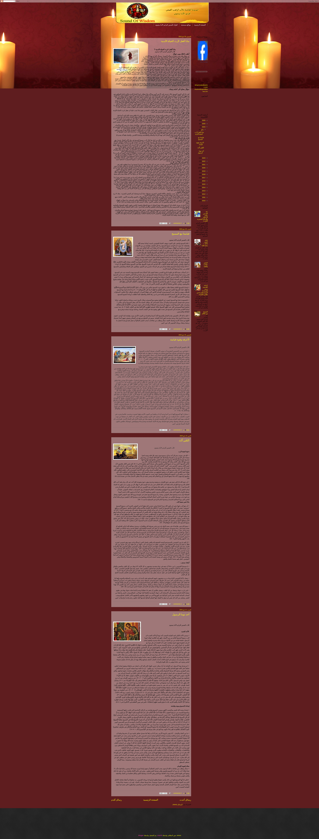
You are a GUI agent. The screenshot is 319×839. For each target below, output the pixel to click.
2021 (203, 164)
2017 (203, 177)
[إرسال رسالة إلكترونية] (170, 223)
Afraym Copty (205, 40)
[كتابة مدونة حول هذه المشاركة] (165, 223)
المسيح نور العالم (205, 312)
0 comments (177, 223)
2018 (203, 174)
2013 (203, 191)
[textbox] (151, 275)
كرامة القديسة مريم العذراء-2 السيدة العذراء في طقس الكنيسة (202, 289)
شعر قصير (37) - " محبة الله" (205, 242)
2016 (203, 181)
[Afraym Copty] (203, 60)
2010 (203, 200)
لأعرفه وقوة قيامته (179, 339)
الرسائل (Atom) (177, 804)
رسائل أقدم (116, 800)
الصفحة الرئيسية (200, 25)
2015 (203, 184)
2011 (203, 197)
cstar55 (159, 835)
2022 (203, 161)
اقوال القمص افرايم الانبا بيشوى (166, 25)
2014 (203, 187)
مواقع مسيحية (186, 25)
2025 (203, 123)
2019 (203, 171)
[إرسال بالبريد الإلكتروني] (166, 223)
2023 (203, 158)
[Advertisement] (203, 364)
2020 (203, 168)
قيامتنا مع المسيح (180, 233)
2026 (203, 120)
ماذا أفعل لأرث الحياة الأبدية (175, 41)
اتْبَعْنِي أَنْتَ (184, 440)
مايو (202, 129)
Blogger (141, 835)
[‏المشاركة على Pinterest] (160, 223)
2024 (203, 127)
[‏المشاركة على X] (163, 223)
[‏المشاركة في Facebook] (162, 223)
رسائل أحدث (185, 800)
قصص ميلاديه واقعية (206, 264)
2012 (203, 194)
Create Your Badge (204, 61)
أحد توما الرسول (180, 614)
